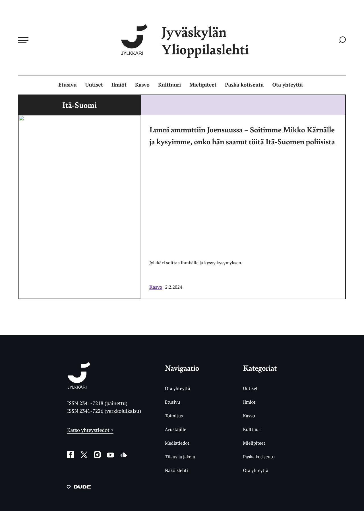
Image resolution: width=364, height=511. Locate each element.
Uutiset (94, 84)
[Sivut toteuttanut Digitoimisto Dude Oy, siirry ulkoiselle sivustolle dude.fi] (79, 488)
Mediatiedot (177, 443)
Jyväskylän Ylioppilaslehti (205, 40)
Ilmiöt (119, 84)
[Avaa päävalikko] (23, 40)
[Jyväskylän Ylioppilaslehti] (79, 386)
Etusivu (67, 84)
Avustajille (175, 429)
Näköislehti (176, 470)
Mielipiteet (202, 84)
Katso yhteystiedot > (90, 430)
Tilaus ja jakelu (180, 456)
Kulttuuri (169, 84)
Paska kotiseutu (244, 84)
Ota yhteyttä (287, 84)
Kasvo (142, 84)
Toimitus (174, 416)
